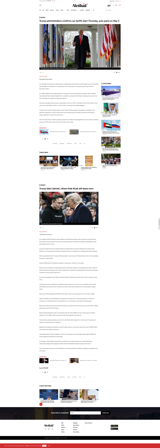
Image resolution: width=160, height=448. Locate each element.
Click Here (27, 445)
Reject (49, 445)
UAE (43, 10)
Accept (44, 445)
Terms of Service (88, 423)
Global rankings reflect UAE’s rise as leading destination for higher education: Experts (68, 168)
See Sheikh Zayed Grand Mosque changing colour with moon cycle (47, 401)
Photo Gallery (73, 10)
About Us (75, 429)
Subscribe (105, 413)
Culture (61, 10)
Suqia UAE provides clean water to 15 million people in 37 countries (88, 401)
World (47, 10)
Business (52, 10)
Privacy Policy (76, 432)
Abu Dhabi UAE (50, 0)
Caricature (82, 10)
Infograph (88, 10)
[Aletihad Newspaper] (80, 5)
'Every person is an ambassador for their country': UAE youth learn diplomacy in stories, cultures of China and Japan (49, 168)
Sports (57, 10)
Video (68, 10)
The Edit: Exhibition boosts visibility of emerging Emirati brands (89, 168)
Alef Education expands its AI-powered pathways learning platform (69, 401)
